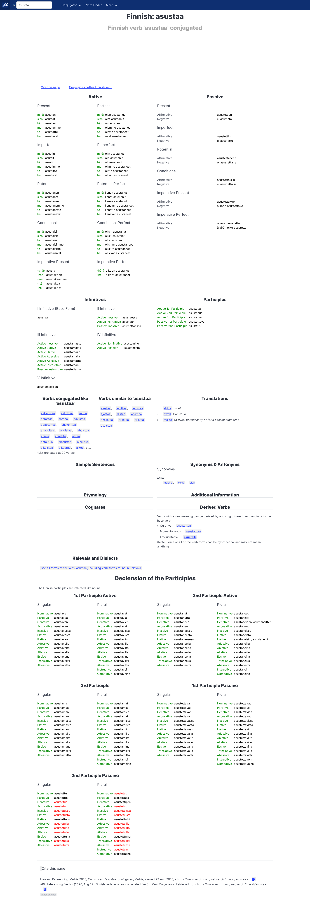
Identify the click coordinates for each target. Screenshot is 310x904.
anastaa (136, 414)
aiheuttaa (65, 442)
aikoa (80, 447)
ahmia (45, 436)
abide (167, 408)
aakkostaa (48, 413)
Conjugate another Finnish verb (90, 87)
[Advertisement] (145, 56)
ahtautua (47, 442)
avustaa (137, 408)
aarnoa (63, 419)
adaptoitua (48, 424)
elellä (181, 482)
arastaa (124, 420)
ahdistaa (66, 430)
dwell (167, 414)
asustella (190, 537)
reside (168, 420)
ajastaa (106, 414)
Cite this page (50, 87)
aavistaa (79, 419)
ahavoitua (47, 430)
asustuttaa (184, 525)
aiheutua (83, 442)
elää (192, 482)
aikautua (64, 447)
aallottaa (67, 413)
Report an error (48, 894)
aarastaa (47, 419)
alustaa (106, 408)
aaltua (83, 413)
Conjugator (69, 5)
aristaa (139, 420)
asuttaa (121, 408)
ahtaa (76, 436)
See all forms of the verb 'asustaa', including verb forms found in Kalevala (91, 568)
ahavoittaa (69, 424)
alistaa (120, 414)
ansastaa (107, 420)
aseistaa (106, 425)
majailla (168, 482)
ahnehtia (60, 436)
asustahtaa (193, 531)
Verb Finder (94, 5)
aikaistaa (47, 447)
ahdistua (83, 430)
